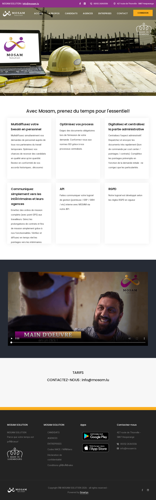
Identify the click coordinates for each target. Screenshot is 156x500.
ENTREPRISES (104, 13)
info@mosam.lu (31, 3)
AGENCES (88, 13)
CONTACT (122, 13)
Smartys (84, 492)
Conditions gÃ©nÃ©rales (60, 465)
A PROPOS (54, 13)
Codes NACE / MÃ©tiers (60, 449)
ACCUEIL (38, 13)
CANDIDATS (71, 13)
